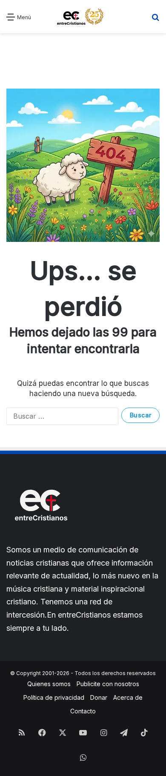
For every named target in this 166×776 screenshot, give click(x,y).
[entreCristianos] (40, 539)
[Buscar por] (155, 19)
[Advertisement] (83, 54)
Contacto (83, 711)
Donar (98, 697)
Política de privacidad (53, 697)
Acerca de (128, 697)
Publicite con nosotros (108, 683)
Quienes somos (49, 683)
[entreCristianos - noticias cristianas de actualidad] (83, 16)
